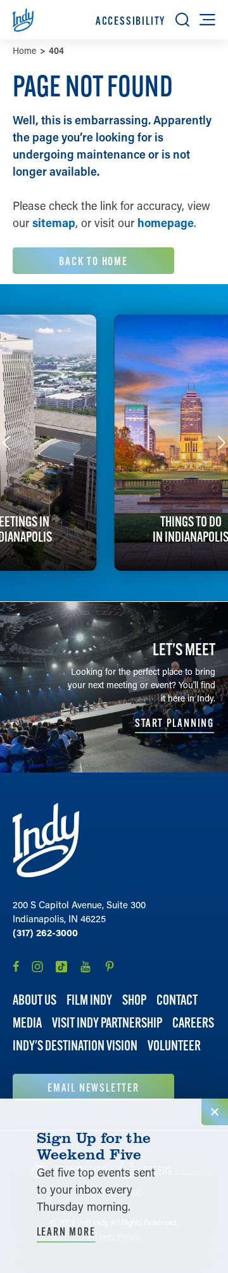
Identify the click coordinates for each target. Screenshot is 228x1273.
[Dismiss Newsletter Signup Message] (214, 1112)
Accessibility (130, 20)
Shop (134, 1000)
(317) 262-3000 (45, 932)
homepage (165, 222)
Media (27, 1022)
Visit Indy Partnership (107, 1022)
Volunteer (174, 1045)
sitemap (53, 222)
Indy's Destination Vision (75, 1045)
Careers (193, 1022)
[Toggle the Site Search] (182, 20)
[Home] (46, 840)
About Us (34, 1000)
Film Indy (89, 1000)
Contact (177, 1000)
